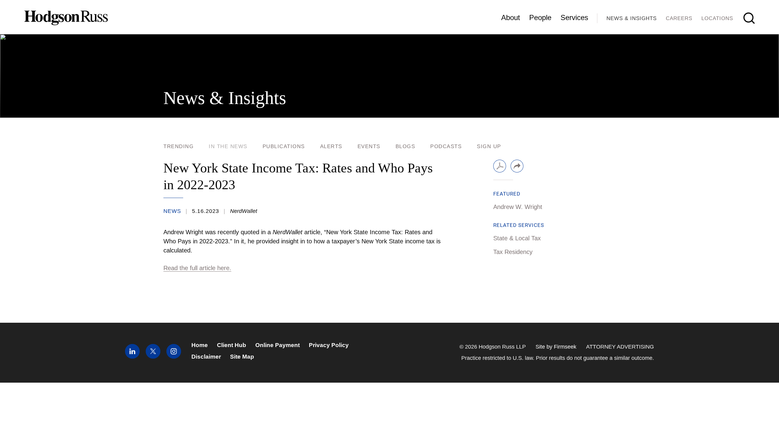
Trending (178, 146)
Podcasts (446, 146)
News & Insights (631, 18)
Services (574, 17)
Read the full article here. (197, 268)
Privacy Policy (329, 345)
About (510, 17)
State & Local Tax (517, 238)
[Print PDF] (499, 166)
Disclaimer (206, 356)
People (540, 17)
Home (199, 345)
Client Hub (231, 345)
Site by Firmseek (556, 347)
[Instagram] (173, 356)
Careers (679, 18)
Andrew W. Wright (517, 206)
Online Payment (277, 345)
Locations (717, 18)
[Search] (749, 18)
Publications (284, 146)
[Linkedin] (132, 356)
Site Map (242, 356)
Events (369, 146)
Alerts (331, 146)
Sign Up (489, 146)
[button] (517, 166)
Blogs (405, 146)
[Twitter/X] (153, 356)
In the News (228, 146)
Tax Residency (513, 252)
